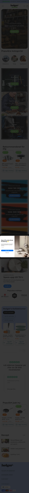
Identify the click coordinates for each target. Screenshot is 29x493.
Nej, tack (7, 252)
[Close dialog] (28, 236)
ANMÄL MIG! (7, 250)
